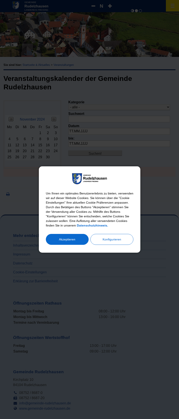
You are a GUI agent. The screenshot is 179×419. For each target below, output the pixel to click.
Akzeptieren (67, 239)
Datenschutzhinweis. (92, 225)
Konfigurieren (112, 239)
